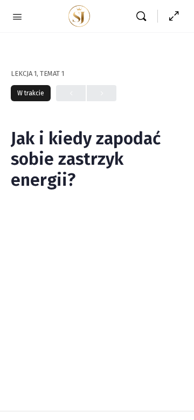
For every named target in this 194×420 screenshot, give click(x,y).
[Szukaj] (144, 16)
